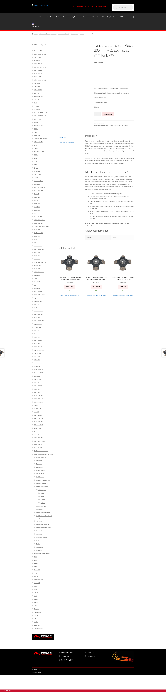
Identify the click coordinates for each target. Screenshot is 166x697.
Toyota (36, 563)
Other (36, 161)
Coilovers (39, 534)
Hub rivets (39, 531)
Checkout (65, 17)
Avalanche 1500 (38, 233)
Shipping (36, 625)
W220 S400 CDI (38, 314)
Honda (36, 200)
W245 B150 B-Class (39, 220)
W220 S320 (37, 259)
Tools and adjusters (42, 537)
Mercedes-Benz (38, 181)
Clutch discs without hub (43, 512)
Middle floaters (40, 470)
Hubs (37, 540)
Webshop (50, 17)
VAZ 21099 (37, 356)
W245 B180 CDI (38, 223)
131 (35, 431)
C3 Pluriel (37, 83)
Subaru (36, 334)
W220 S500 (37, 269)
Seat (35, 308)
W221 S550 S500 (38, 418)
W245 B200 (37, 197)
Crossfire (37, 236)
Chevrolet (37, 570)
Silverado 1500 (38, 425)
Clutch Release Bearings (43, 527)
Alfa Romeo (37, 612)
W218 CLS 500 (38, 386)
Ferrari (36, 177)
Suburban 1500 (38, 373)
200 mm (82, 34)
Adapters (39, 521)
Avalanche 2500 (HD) (40, 262)
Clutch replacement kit (43, 524)
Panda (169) (37, 327)
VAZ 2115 (36, 434)
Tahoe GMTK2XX (39, 151)
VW (35, 619)
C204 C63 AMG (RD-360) (41, 67)
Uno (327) (37, 86)
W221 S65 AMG (38, 340)
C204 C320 (37, 184)
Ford (35, 103)
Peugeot (36, 609)
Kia (35, 285)
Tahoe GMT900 (38, 125)
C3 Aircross (37, 428)
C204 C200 (37, 366)
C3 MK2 (36, 405)
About (41, 17)
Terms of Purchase (77, 6)
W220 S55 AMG (38, 347)
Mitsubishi (37, 583)
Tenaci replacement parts (42, 553)
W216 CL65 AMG (38, 311)
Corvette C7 (37, 148)
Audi (35, 164)
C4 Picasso (37, 174)
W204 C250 (37, 360)
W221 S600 (37, 337)
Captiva (36, 93)
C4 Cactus (37, 210)
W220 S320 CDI (38, 438)
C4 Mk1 (36, 129)
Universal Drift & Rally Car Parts (47, 34)
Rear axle (39, 460)
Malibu (36, 122)
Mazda (36, 576)
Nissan (36, 589)
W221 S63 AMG (38, 64)
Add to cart (108, 114)
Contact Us (91, 656)
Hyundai (36, 106)
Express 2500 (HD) (39, 350)
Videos (94, 17)
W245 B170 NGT (38, 73)
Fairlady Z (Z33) (38, 369)
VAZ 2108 (36, 304)
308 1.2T (36, 194)
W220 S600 (37, 229)
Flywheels (39, 464)
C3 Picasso (37, 57)
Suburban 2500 (38, 402)
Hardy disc (39, 550)
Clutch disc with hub (63, 34)
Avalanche (37, 204)
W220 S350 (37, 389)
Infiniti (36, 132)
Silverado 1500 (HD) (40, 54)
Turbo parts (39, 547)
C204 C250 (37, 288)
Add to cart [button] (69, 286)
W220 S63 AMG (38, 363)
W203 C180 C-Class (39, 441)
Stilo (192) (37, 60)
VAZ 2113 (36, 382)
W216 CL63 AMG (38, 190)
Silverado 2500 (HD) (40, 80)
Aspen (36, 168)
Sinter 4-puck (74, 34)
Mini (35, 596)
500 (35, 213)
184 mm (43, 493)
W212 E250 (37, 392)
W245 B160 (37, 256)
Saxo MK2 (37, 376)
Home (34, 17)
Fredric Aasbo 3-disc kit (41, 451)
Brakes (38, 544)
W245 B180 (37, 135)
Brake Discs (37, 119)
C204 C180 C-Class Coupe (41, 226)
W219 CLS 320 (38, 415)
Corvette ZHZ (38, 51)
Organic (40, 509)
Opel (35, 243)
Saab (35, 586)
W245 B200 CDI (38, 395)
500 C (35, 239)
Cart (57, 17)
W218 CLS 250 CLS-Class (41, 116)
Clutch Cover (40, 477)
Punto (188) (37, 379)
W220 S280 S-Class (39, 295)
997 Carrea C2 (38, 109)
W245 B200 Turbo (39, 272)
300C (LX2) (37, 207)
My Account (76, 17)
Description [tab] (62, 137)
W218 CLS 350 (38, 216)
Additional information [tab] (66, 143)
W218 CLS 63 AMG (39, 321)
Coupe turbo (38, 301)
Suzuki (36, 599)
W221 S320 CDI (38, 421)
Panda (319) (37, 408)
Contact (85, 17)
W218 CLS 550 (38, 447)
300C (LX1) (37, 171)
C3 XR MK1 (37, 99)
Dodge (36, 615)
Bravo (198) (37, 265)
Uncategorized (38, 628)
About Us (91, 652)
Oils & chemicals (41, 457)
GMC (35, 158)
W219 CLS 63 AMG (39, 249)
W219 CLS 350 (38, 291)
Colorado (37, 275)
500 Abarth (37, 282)
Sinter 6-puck (42, 506)
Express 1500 (38, 298)
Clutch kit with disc (42, 483)
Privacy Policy (89, 6)
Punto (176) (37, 353)
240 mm (43, 503)
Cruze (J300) (37, 77)
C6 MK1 (36, 278)
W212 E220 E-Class (39, 187)
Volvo (35, 560)
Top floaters (40, 474)
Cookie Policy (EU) (101, 6)
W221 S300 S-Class (39, 399)
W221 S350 (37, 252)
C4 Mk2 (36, 155)
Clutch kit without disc (43, 480)
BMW (35, 145)
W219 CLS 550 (38, 90)
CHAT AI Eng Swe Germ (109, 17)
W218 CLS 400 (38, 246)
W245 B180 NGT (38, 444)
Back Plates (39, 467)
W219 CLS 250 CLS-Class (41, 112)
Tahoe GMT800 (38, 96)
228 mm (74, 295)
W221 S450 (37, 317)
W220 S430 (37, 343)
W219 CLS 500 (38, 70)
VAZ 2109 (36, 330)
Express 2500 (38, 324)
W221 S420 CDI (38, 142)
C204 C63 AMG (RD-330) (41, 138)
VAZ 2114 (36, 412)
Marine (36, 622)
